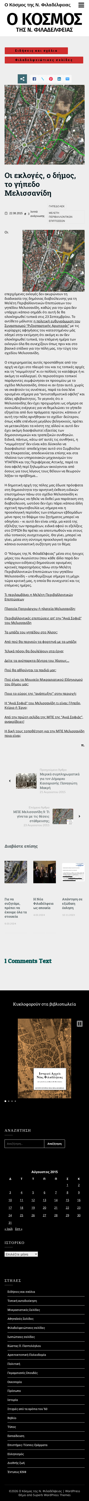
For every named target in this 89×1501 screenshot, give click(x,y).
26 (33, 1215)
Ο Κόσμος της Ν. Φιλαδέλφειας (38, 4)
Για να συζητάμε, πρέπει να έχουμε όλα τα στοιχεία (16, 907)
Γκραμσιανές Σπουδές (22, 1373)
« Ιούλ (9, 1229)
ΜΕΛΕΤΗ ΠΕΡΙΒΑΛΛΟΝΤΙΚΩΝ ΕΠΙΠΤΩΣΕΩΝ (60, 217)
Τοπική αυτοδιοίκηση (22, 1301)
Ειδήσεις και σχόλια (36, 50)
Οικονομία (14, 1382)
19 (33, 1208)
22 (67, 1208)
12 (33, 1200)
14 (56, 1200)
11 (21, 1200)
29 (67, 1215)
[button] (80, 1024)
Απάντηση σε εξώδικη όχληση (72, 903)
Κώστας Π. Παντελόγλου (24, 1346)
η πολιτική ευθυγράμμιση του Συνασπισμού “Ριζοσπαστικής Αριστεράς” (42, 323)
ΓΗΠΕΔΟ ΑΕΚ (57, 206)
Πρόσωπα (14, 1391)
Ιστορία (12, 1400)
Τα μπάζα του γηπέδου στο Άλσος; (31, 632)
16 (79, 1200)
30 (79, 1215)
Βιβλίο (11, 1418)
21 (56, 1208)
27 (44, 1215)
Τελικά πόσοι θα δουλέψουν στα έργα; (34, 651)
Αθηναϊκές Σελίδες (20, 1319)
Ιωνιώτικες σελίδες (21, 1337)
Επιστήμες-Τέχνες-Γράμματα (27, 1445)
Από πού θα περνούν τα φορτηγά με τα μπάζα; (41, 641)
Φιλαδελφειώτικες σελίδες (44, 60)
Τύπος (11, 1427)
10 (10, 1200)
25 (21, 1215)
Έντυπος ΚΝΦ (16, 1472)
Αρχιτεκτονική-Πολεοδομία (26, 1355)
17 (10, 1208)
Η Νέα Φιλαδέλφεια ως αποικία (43, 903)
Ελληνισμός (15, 1454)
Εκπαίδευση (15, 1436)
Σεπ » (18, 1229)
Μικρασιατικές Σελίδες (23, 1310)
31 (10, 1223)
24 (10, 1215)
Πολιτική (13, 1364)
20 (44, 1208)
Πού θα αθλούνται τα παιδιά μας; (30, 670)
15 (67, 1200)
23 (79, 1208)
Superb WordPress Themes (52, 1495)
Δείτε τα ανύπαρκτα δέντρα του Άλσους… (37, 660)
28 (56, 1215)
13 (44, 1200)
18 (21, 1208)
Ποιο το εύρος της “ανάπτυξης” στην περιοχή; (41, 693)
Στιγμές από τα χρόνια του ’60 (27, 1409)
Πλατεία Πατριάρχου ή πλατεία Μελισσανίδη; (40, 608)
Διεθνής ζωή (16, 1463)
